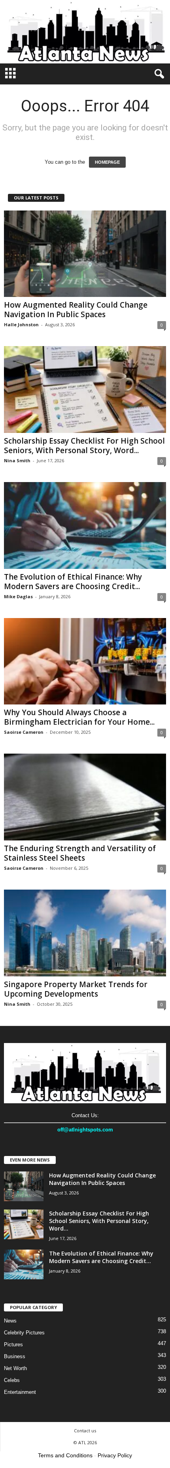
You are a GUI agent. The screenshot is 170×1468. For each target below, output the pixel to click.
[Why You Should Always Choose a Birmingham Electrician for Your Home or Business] (85, 661)
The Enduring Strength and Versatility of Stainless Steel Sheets (80, 853)
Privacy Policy (115, 1455)
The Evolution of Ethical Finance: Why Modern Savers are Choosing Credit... (73, 581)
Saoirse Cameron (23, 732)
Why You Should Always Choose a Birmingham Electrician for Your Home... (79, 717)
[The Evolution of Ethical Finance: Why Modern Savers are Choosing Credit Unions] (85, 525)
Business (14, 1356)
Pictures (13, 1344)
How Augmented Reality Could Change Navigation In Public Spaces (75, 310)
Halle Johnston (21, 324)
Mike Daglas (18, 596)
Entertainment (20, 1392)
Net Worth (15, 1368)
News (10, 1321)
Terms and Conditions (65, 1455)
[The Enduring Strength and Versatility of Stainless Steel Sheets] (85, 797)
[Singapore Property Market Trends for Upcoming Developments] (85, 933)
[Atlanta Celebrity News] (85, 31)
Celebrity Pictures (24, 1333)
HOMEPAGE (107, 162)
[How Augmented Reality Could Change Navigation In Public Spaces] (85, 254)
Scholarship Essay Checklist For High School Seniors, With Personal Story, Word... (84, 446)
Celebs (12, 1380)
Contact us (85, 1431)
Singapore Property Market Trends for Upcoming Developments (75, 989)
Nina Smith (17, 460)
